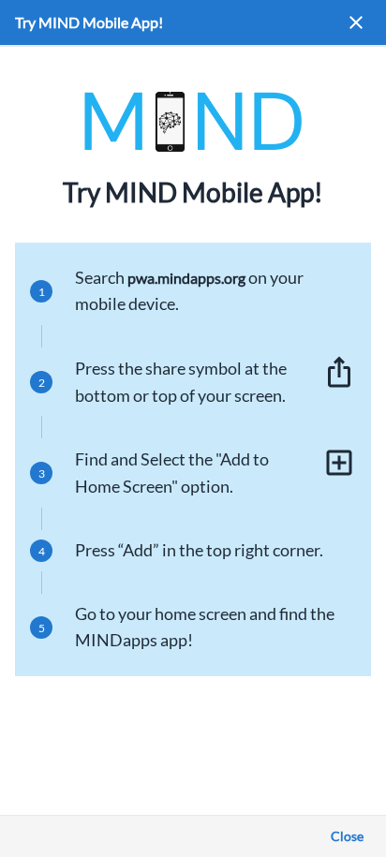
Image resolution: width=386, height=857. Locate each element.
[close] (356, 22)
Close (347, 836)
